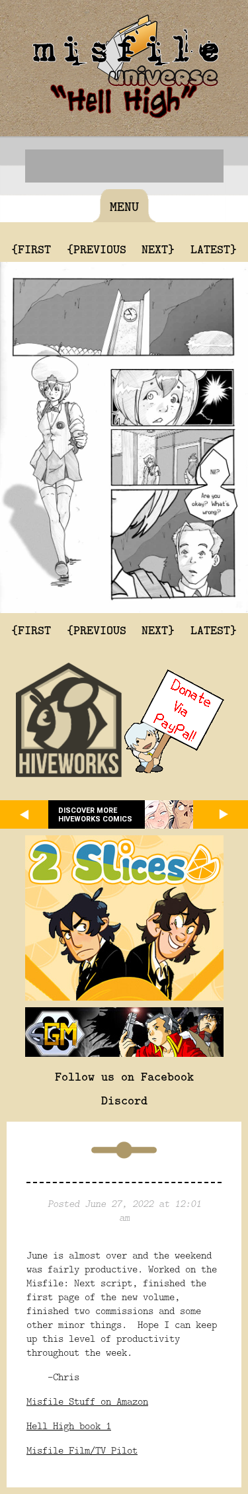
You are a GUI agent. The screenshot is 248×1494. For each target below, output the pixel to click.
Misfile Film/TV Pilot (82, 1450)
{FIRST (31, 248)
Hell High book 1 (68, 1425)
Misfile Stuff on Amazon (87, 1401)
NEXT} (158, 248)
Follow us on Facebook (124, 1076)
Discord (124, 1099)
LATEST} (213, 248)
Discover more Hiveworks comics (95, 814)
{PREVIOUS (96, 248)
